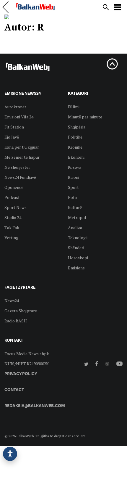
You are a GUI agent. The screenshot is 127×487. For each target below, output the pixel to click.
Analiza (75, 227)
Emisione (76, 268)
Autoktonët (15, 107)
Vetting (11, 237)
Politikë (75, 137)
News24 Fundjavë (20, 177)
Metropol (77, 217)
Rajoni (73, 177)
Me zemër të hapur (22, 157)
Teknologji (77, 237)
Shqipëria (76, 127)
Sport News (15, 207)
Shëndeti (76, 247)
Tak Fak (11, 227)
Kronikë (75, 147)
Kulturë (75, 207)
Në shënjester (17, 167)
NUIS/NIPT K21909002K (26, 364)
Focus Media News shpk (26, 353)
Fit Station (14, 127)
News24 (11, 300)
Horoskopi (78, 258)
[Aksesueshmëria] (10, 454)
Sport (73, 187)
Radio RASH (15, 321)
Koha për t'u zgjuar (21, 147)
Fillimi (73, 107)
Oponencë (13, 187)
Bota (72, 197)
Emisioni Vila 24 (18, 117)
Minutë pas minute (85, 117)
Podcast (12, 197)
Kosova (74, 167)
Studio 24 (12, 217)
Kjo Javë (11, 137)
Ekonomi (76, 157)
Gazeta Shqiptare (20, 311)
